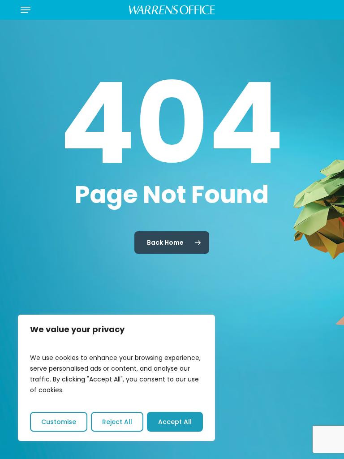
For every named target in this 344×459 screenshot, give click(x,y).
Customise (58, 421)
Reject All (117, 421)
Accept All (175, 421)
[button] (25, 9)
